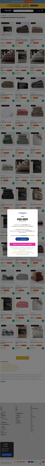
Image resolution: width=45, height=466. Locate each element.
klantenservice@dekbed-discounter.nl (18, 252)
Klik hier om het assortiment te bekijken (22, 244)
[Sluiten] (35, 211)
